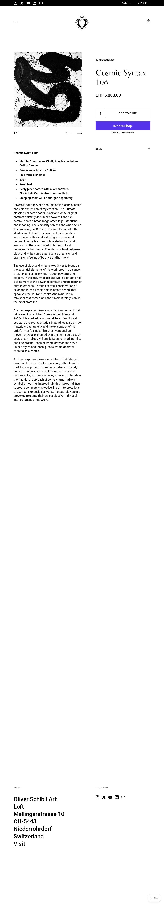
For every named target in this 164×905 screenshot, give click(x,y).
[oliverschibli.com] (82, 22)
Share (99, 148)
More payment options (123, 133)
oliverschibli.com (106, 59)
